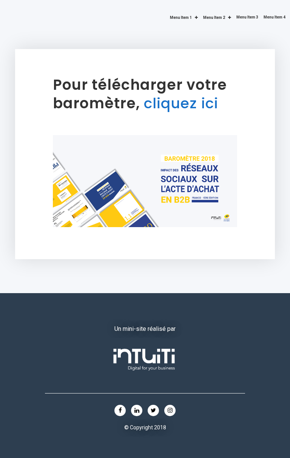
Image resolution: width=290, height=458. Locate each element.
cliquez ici (181, 103)
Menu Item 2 (214, 17)
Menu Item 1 (181, 17)
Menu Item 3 (247, 17)
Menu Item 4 (274, 17)
